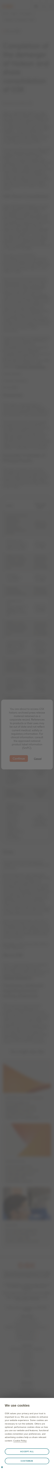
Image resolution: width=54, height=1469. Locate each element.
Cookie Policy (20, 1440)
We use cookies (17, 1405)
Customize (27, 1461)
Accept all (27, 1452)
